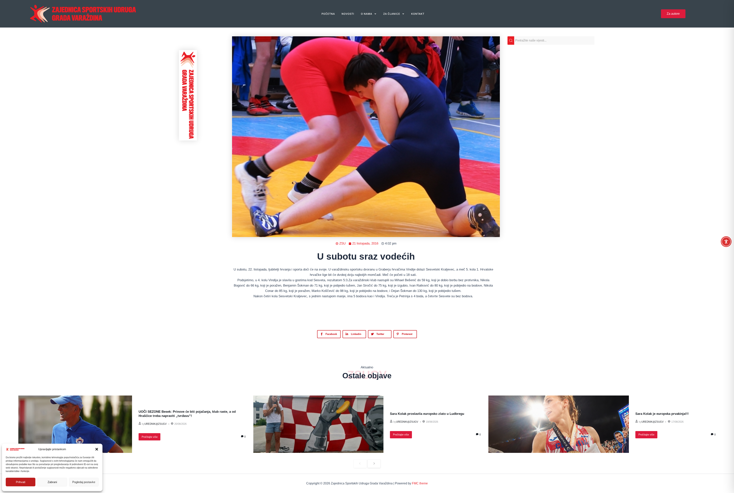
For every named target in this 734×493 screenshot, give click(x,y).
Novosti (348, 13)
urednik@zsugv (156, 423)
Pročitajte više (150, 436)
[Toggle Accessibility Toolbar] (726, 242)
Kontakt (417, 13)
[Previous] (360, 463)
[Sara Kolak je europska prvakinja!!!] (558, 424)
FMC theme (420, 483)
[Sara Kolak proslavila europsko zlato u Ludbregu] (318, 424)
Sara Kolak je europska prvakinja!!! (662, 414)
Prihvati (20, 482)
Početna (328, 13)
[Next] (374, 463)
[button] (97, 449)
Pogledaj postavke (83, 482)
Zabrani (52, 482)
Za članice (391, 13)
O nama (366, 13)
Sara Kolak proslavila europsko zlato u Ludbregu (427, 414)
